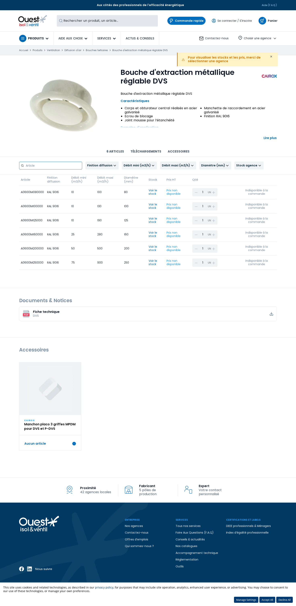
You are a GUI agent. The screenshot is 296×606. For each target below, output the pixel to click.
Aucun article (35, 444)
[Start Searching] (61, 21)
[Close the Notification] (271, 57)
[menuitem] (140, 38)
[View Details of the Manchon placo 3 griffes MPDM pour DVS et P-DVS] (50, 389)
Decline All (284, 600)
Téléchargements (145, 151)
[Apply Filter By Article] (22, 165)
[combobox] (107, 21)
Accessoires (178, 151)
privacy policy (104, 587)
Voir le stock (153, 192)
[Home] (32, 20)
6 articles (115, 151)
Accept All (267, 600)
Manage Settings (246, 600)
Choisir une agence (257, 38)
